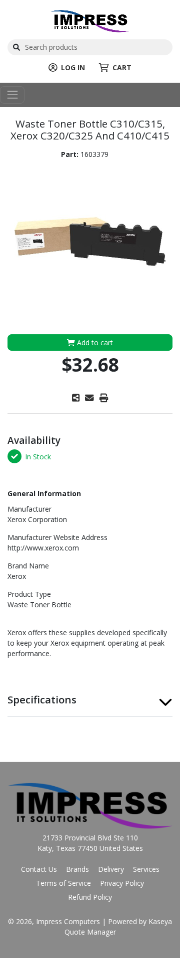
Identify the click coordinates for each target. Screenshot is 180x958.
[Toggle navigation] (12, 95)
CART (122, 67)
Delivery (111, 869)
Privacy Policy (122, 883)
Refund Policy (90, 897)
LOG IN (73, 67)
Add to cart (94, 342)
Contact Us (39, 869)
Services (146, 869)
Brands (77, 869)
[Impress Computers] (90, 20)
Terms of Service (63, 883)
